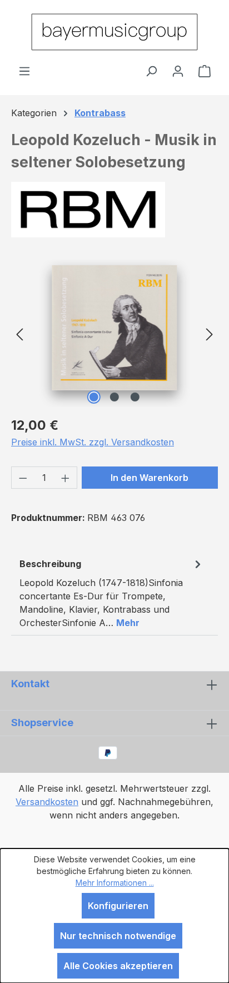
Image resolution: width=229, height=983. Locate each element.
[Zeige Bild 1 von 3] (93, 397)
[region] (114, 333)
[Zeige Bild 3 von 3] (135, 397)
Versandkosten (47, 801)
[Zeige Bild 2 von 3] (114, 397)
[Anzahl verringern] (22, 477)
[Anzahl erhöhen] (65, 477)
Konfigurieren (118, 905)
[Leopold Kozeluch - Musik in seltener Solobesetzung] (114, 327)
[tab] (111, 592)
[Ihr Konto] (178, 70)
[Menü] (24, 70)
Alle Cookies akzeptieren (118, 965)
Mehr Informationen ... (115, 882)
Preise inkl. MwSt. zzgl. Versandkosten (92, 442)
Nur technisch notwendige (118, 935)
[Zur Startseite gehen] (114, 32)
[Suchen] (151, 70)
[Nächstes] (209, 333)
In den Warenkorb (149, 477)
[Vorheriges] (19, 333)
